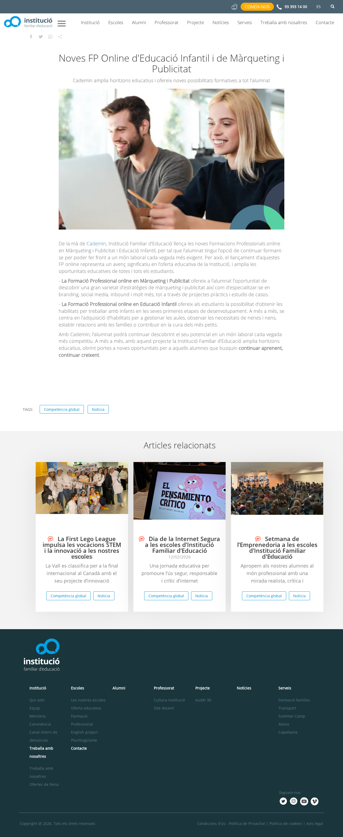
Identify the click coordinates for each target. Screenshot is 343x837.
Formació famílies (294, 700)
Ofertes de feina (44, 784)
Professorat (166, 22)
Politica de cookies (285, 823)
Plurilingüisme (84, 740)
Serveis (244, 22)
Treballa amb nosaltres (283, 22)
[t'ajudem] (234, 6)
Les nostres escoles (88, 700)
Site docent (164, 708)
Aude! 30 (203, 700)
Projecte (195, 22)
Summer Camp (291, 716)
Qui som (36, 700)
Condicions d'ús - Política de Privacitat (231, 823)
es (318, 6)
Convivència (40, 724)
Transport (287, 708)
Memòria (37, 716)
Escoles (115, 22)
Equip (34, 708)
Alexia (283, 724)
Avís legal (314, 823)
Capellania (287, 732)
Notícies (220, 22)
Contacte (325, 22)
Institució (90, 22)
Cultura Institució (169, 700)
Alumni (139, 22)
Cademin (96, 243)
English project (84, 732)
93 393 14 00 (296, 6)
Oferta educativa (86, 708)
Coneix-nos (257, 7)
